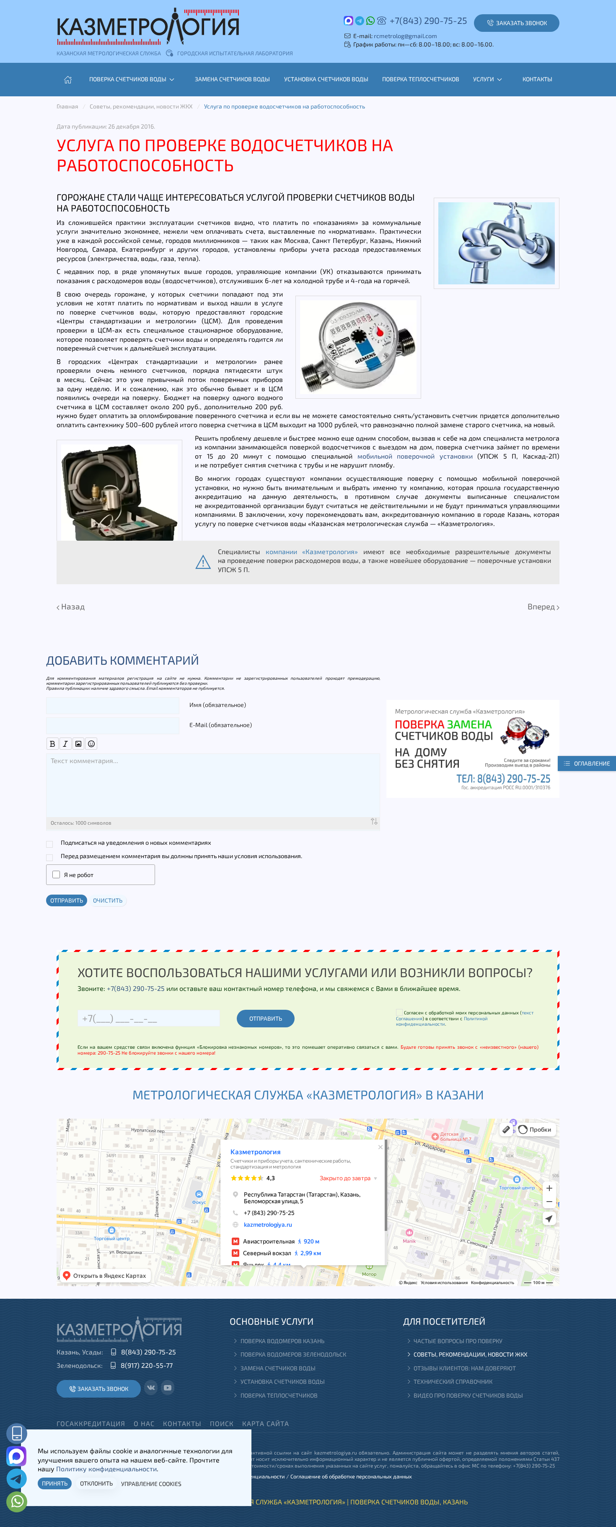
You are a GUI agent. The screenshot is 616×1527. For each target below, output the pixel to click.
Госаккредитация (91, 1423)
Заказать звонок (103, 1388)
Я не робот (78, 874)
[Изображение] (78, 744)
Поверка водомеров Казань (282, 1340)
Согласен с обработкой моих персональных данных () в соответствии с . (464, 1018)
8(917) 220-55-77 (147, 1365)
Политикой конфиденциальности (442, 1021)
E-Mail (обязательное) (220, 724)
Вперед (542, 606)
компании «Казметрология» (312, 551)
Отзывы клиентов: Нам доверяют (465, 1368)
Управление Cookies (151, 1483)
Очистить (107, 900)
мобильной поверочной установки (415, 456)
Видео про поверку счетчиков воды (468, 1395)
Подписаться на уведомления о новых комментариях (136, 842)
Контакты (537, 79)
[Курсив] (66, 744)
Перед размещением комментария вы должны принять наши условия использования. (181, 855)
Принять (54, 1483)
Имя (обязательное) (217, 704)
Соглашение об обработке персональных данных (351, 1476)
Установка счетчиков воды (326, 79)
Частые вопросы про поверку (458, 1340)
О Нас (144, 1423)
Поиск (222, 1423)
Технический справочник (453, 1381)
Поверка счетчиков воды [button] (127, 79)
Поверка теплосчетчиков (420, 79)
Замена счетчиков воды (232, 79)
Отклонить (96, 1483)
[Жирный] (53, 744)
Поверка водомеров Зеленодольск (293, 1354)
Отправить (66, 900)
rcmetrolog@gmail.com (405, 35)
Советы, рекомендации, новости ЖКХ (471, 1354)
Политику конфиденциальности (106, 1469)
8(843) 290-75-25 (148, 1352)
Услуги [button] (483, 79)
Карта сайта (265, 1423)
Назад (72, 606)
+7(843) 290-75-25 (428, 20)
